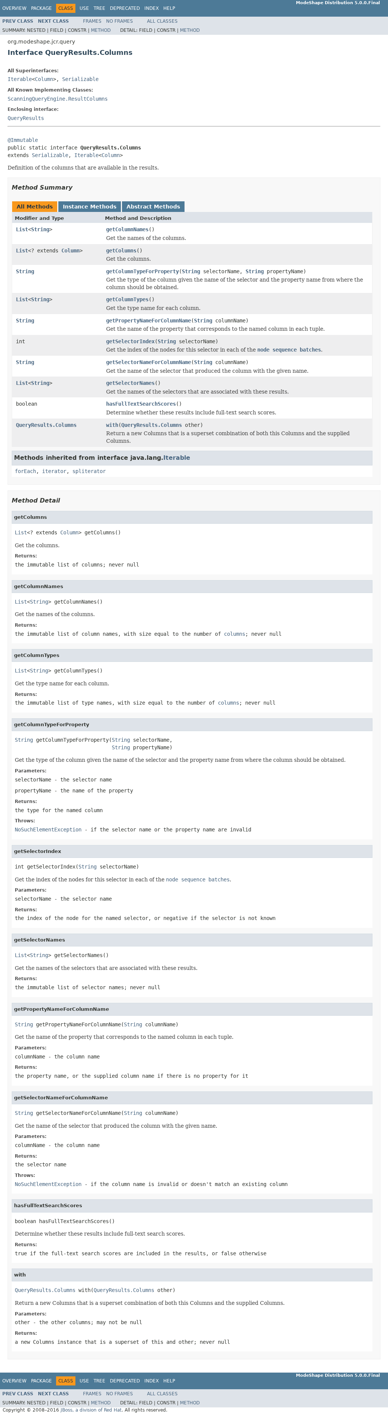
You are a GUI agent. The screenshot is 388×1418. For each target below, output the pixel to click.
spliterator (89, 471)
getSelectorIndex (130, 341)
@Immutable (23, 140)
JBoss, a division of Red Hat (91, 1410)
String (40, 229)
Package (41, 8)
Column (44, 79)
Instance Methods (89, 207)
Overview (14, 8)
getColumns (121, 250)
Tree (99, 8)
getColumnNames (127, 229)
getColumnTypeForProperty (142, 271)
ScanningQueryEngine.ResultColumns (58, 99)
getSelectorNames (130, 383)
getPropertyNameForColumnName (148, 321)
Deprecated (125, 8)
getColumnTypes (127, 299)
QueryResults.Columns (46, 425)
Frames (92, 21)
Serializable (80, 79)
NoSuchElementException (48, 830)
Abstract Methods (153, 207)
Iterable (20, 79)
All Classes (162, 21)
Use (84, 8)
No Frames (119, 21)
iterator (54, 471)
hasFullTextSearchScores (141, 404)
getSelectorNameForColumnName (148, 362)
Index (151, 8)
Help (169, 8)
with (112, 425)
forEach (25, 471)
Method (101, 30)
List (22, 229)
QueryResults (26, 118)
